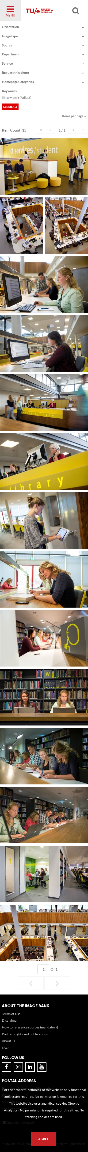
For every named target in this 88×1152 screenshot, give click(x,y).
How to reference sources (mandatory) (30, 1027)
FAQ (5, 1048)
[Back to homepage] (52, 10)
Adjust (25, 97)
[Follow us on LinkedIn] (30, 1067)
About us (8, 1041)
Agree (43, 1139)
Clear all (10, 106)
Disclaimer (10, 1020)
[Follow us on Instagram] (18, 1067)
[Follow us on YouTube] (41, 1067)
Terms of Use (11, 1014)
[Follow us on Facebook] (6, 1067)
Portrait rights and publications (25, 1034)
